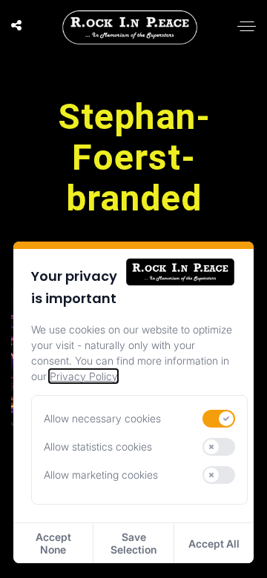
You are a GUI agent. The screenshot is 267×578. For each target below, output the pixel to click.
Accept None (53, 543)
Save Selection (133, 543)
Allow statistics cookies (98, 446)
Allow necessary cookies (102, 418)
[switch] (218, 419)
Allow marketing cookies (101, 474)
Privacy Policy (83, 376)
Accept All (214, 543)
